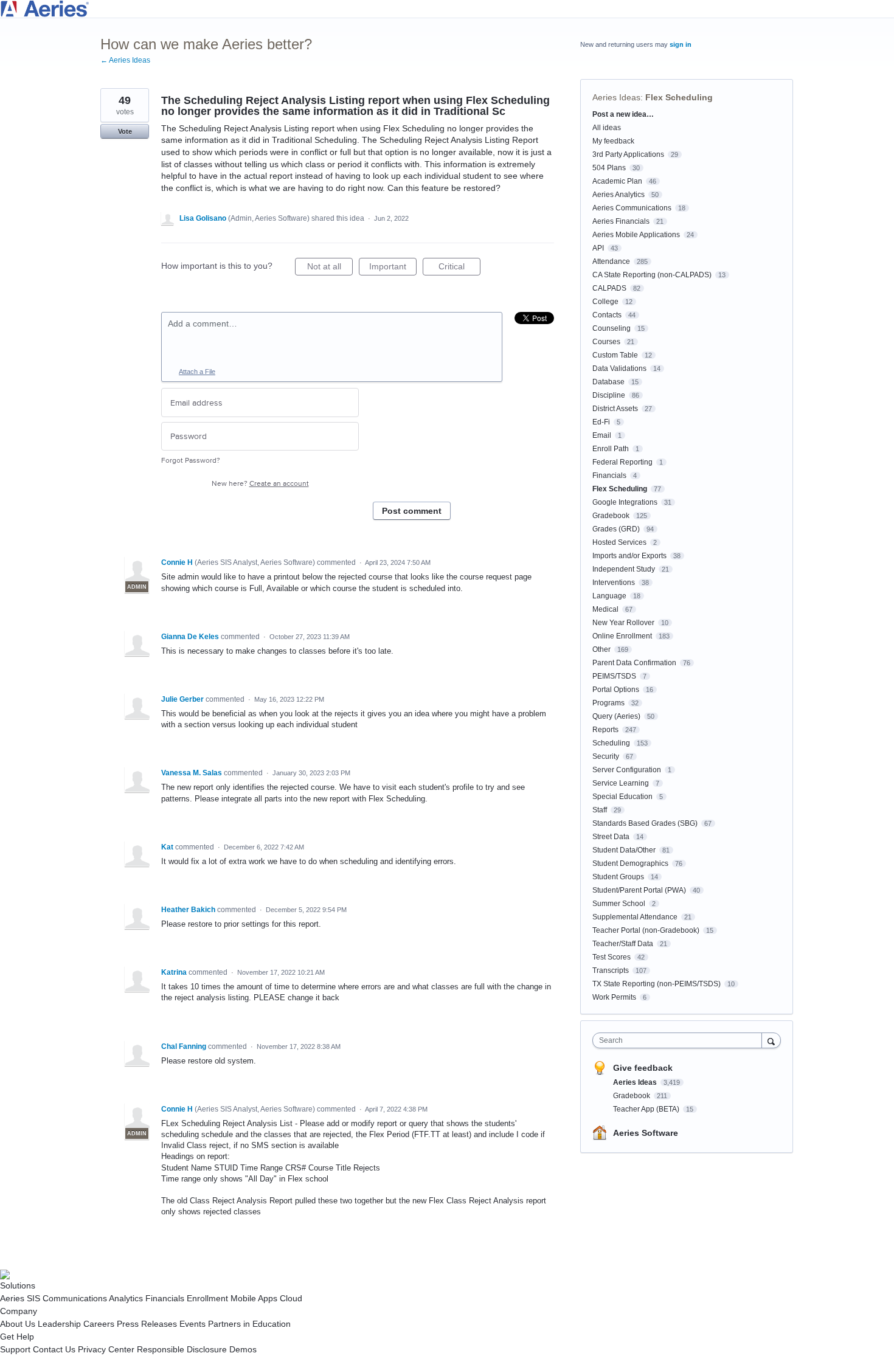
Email (601, 435)
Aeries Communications (631, 208)
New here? (260, 483)
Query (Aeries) (616, 716)
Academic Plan (617, 181)
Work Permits (614, 997)
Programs (608, 703)
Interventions (613, 582)
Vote (125, 131)
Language (609, 596)
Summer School (618, 903)
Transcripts (610, 970)
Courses (606, 341)
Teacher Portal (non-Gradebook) (645, 930)
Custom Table (615, 355)
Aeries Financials (621, 221)
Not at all (330, 268)
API (598, 248)
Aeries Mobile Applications (636, 234)
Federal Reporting (622, 462)
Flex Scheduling (679, 97)
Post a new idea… (623, 114)
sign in (680, 44)
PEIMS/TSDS (614, 676)
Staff (599, 810)
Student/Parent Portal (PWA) (639, 890)
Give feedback (643, 1068)
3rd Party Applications (628, 154)
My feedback (613, 141)
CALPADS (609, 288)
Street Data (610, 836)
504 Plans (609, 168)
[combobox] (680, 1040)
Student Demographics (630, 863)
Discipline (608, 395)
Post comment (412, 511)
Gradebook (610, 515)
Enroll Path (610, 449)
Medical (605, 609)
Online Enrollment (622, 636)
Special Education (622, 796)
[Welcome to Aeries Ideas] (447, 9)
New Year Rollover (623, 622)
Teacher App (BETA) (647, 1109)
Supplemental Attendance (634, 917)
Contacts (607, 315)
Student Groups (618, 877)
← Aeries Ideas (125, 60)
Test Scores (611, 957)
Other (601, 649)
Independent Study (623, 569)
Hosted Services (619, 542)
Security (605, 756)
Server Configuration (626, 770)
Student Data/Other (624, 850)
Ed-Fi (601, 422)
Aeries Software (645, 1133)
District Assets (615, 408)
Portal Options (615, 689)
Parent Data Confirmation (634, 663)
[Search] (771, 1040)
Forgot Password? (190, 460)
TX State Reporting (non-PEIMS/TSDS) (656, 984)
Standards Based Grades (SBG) (645, 823)
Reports (605, 729)
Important (393, 268)
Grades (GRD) (616, 529)
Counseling (611, 328)
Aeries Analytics (618, 194)
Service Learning (620, 783)
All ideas (606, 127)
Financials (609, 475)
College (605, 301)
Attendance (611, 261)
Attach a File (197, 371)
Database (608, 382)
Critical (459, 268)
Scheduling (611, 743)
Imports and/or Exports (629, 556)
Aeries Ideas (616, 97)
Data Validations (619, 368)
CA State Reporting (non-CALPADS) (652, 275)
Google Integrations (624, 502)
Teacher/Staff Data (622, 943)
